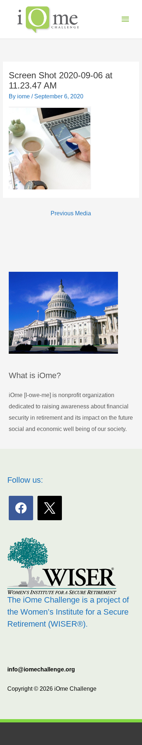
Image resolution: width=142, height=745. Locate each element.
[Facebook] (21, 508)
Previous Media (71, 213)
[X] (50, 508)
